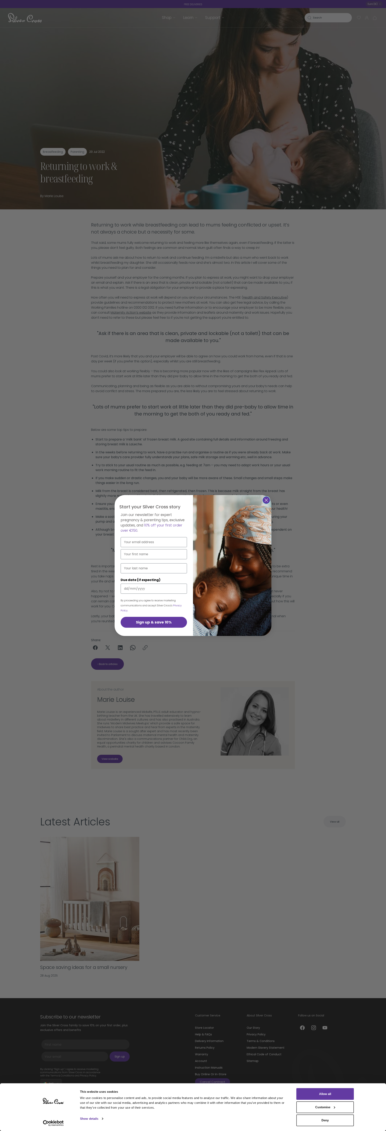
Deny (325, 1120)
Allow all (325, 1094)
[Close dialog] (266, 500)
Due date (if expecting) (140, 580)
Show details (89, 1118)
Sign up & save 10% (154, 622)
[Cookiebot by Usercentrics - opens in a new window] (53, 1123)
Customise (322, 1107)
